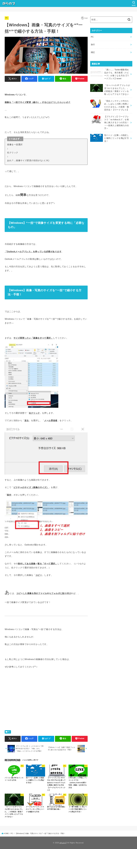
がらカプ (63, 843)
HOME (6, 833)
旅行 (93, 44)
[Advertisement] (25, 704)
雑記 (93, 52)
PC (6, 18)
